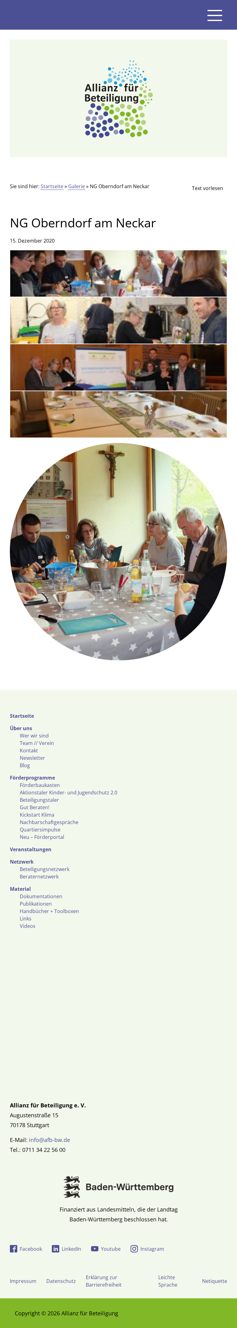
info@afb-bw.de (49, 1140)
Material (20, 889)
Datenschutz (61, 1281)
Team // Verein (37, 743)
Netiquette (214, 1281)
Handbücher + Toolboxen (49, 911)
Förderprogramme (32, 777)
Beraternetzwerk (39, 876)
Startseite (52, 186)
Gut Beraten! (34, 807)
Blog (25, 765)
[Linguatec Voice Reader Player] (202, 188)
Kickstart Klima (37, 814)
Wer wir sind (34, 735)
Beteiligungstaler (39, 800)
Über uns (21, 728)
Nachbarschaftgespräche (49, 822)
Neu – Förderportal (42, 837)
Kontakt (29, 750)
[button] (13, 1314)
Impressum (23, 1281)
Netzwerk (22, 861)
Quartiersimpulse (40, 829)
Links (25, 918)
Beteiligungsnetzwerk (44, 869)
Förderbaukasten (40, 785)
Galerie (76, 186)
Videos (27, 926)
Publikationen (36, 903)
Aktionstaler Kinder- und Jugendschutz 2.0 (68, 792)
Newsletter (32, 758)
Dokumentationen (41, 896)
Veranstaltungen (31, 849)
